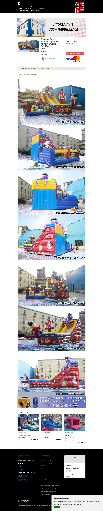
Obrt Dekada (26, 455)
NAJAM (32, 10)
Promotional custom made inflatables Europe (48, 491)
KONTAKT (38, 10)
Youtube (20, 469)
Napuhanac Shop (44, 479)
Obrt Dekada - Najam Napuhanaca (47, 457)
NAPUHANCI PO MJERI (44, 6)
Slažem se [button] (57, 507)
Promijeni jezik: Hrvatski (23, 476)
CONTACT (33, 472)
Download (34, 458)
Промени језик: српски (22, 479)
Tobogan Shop (43, 476)
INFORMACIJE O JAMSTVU (50, 58)
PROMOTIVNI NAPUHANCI (23, 10)
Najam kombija (43, 482)
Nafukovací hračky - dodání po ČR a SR (48, 487)
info (33, 460)
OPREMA (20, 8)
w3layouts (27, 500)
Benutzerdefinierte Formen (45, 494)
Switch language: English (23, 475)
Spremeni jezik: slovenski (23, 482)
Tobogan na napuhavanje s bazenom (27, 433)
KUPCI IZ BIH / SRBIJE (40, 8)
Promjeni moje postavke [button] (66, 507)
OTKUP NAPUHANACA (29, 8)
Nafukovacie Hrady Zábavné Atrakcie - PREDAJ (49, 488)
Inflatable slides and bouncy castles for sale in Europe (50, 485)
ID (64, 38)
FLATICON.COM (21, 504)
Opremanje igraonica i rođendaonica (47, 468)
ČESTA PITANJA (34, 6)
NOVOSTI (27, 6)
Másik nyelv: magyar (22, 477)
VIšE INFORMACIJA (34, 439)
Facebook (21, 466)
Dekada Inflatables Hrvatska (46, 471)
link (24, 463)
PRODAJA (20, 6)
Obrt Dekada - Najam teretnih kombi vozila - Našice (50, 460)
